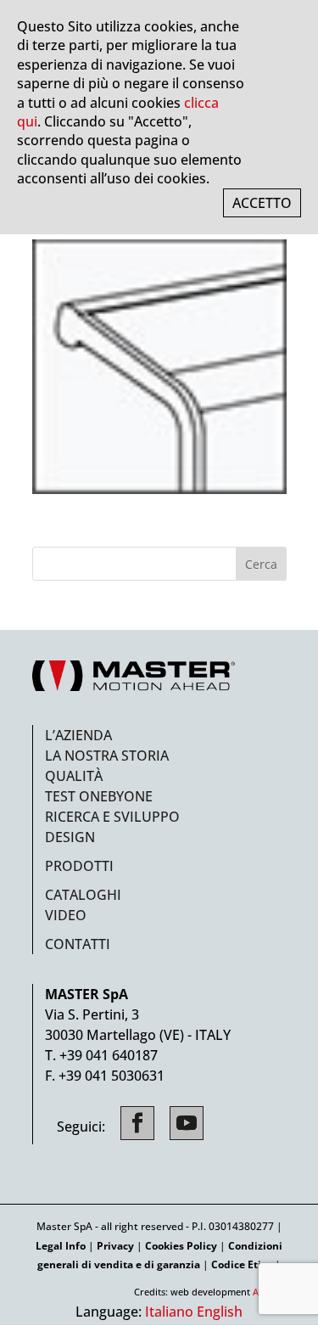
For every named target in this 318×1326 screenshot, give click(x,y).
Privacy (115, 1246)
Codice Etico (241, 1264)
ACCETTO (262, 203)
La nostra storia (107, 755)
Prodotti (79, 866)
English (220, 1311)
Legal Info (61, 1246)
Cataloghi (83, 894)
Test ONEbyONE (99, 796)
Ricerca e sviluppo (112, 816)
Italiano (169, 1311)
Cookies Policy (181, 1246)
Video (65, 915)
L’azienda (78, 735)
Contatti (77, 944)
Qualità (74, 776)
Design (70, 837)
